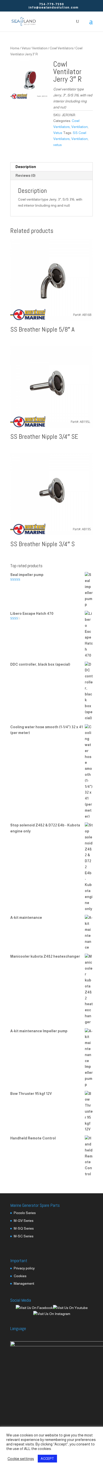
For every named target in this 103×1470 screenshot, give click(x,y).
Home (14, 48)
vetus (57, 145)
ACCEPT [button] (47, 1458)
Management (24, 1283)
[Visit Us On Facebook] (34, 1308)
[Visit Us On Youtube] (70, 1308)
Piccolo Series (25, 1213)
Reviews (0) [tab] (26, 176)
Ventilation (40, 48)
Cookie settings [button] (21, 1459)
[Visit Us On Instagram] (51, 1314)
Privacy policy (24, 1268)
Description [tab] (26, 167)
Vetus (26, 48)
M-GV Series (24, 1221)
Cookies (20, 1276)
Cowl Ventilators (61, 48)
